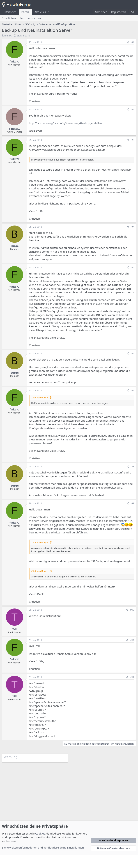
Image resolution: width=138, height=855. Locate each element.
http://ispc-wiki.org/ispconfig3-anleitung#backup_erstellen (65, 123)
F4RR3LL (14, 128)
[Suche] (132, 12)
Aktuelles (40, 12)
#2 (133, 109)
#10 (132, 609)
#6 (133, 353)
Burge (14, 246)
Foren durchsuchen (30, 18)
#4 (133, 226)
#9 (133, 503)
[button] (48, 12)
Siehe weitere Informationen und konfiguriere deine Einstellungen (43, 847)
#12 (132, 677)
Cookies (40, 833)
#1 (133, 42)
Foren (25, 12)
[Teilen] (128, 42)
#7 (133, 390)
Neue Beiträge (9, 18)
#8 (133, 466)
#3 (133, 139)
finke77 (8, 35)
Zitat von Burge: (39, 397)
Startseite (10, 12)
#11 (132, 640)
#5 (133, 267)
